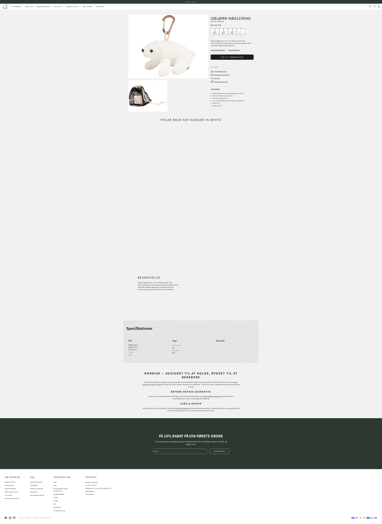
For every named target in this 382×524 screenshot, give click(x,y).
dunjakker (153, 384)
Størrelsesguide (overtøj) (37, 495)
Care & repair (8, 495)
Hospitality (72, 6)
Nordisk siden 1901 (10, 482)
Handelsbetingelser (59, 494)
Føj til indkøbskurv (232, 57)
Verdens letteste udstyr (11, 492)
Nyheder (16, 6)
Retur (55, 485)
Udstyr (29, 6)
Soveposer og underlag (36, 488)
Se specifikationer (234, 50)
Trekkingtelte (34, 485)
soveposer (145, 384)
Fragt (55, 482)
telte (235, 382)
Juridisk (56, 501)
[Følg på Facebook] (6, 518)
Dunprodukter (34, 492)
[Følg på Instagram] (10, 518)
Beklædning (43, 6)
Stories (100, 6)
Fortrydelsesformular (59, 510)
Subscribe (219, 451)
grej (160, 384)
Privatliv (56, 497)
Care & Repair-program (181, 408)
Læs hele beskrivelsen (218, 50)
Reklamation (57, 507)
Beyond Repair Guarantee (212, 396)
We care (87, 6)
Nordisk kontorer (9, 485)
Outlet (58, 6)
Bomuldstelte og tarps (36, 482)
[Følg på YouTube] (14, 518)
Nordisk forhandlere (10, 488)
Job (55, 504)
